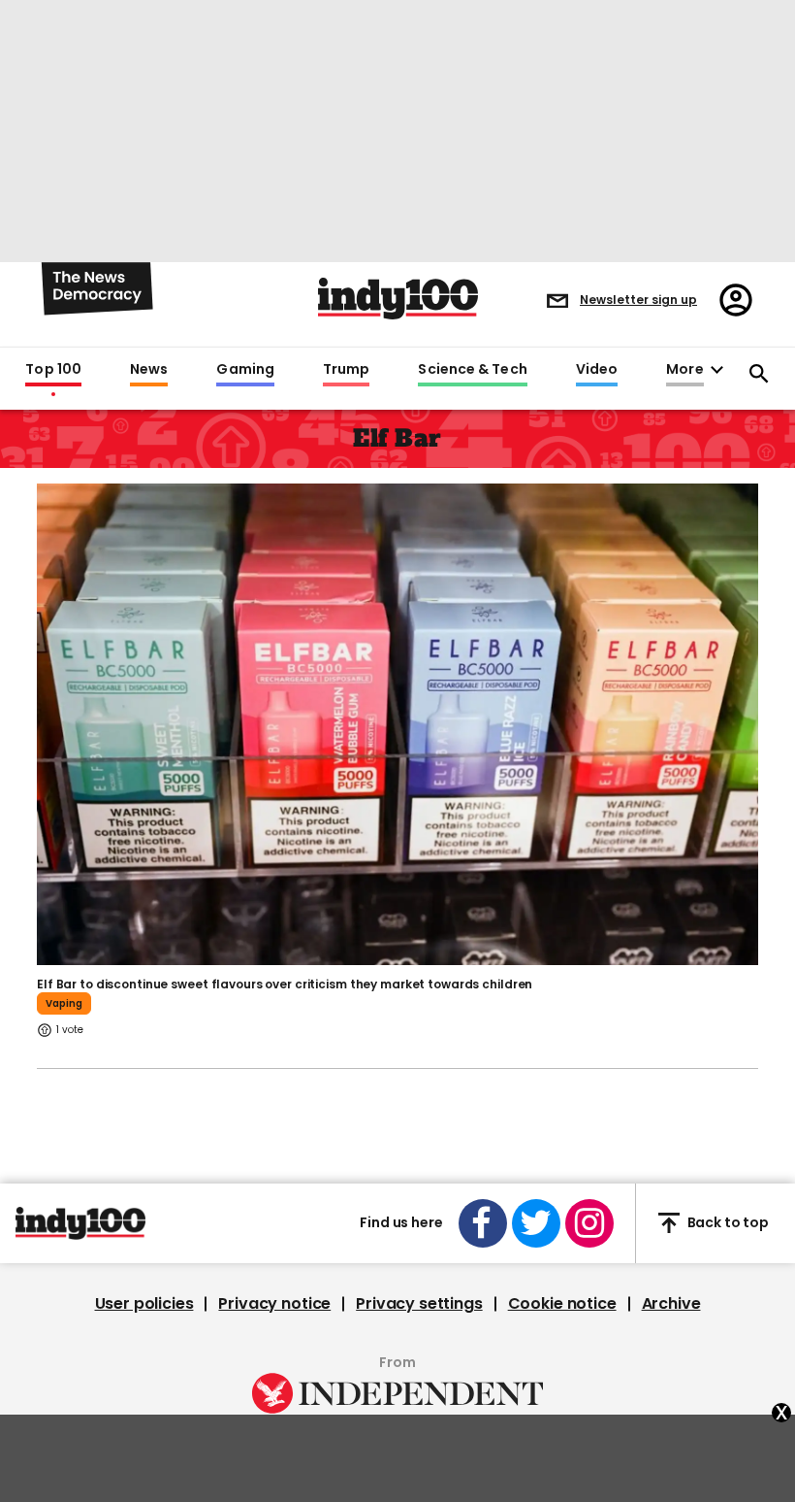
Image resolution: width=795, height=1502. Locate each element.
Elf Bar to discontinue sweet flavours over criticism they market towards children (284, 984)
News (149, 370)
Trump (346, 370)
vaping (64, 1003)
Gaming (245, 370)
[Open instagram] (589, 1223)
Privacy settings (419, 1304)
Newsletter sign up (638, 299)
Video (597, 370)
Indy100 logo (398, 298)
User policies (144, 1304)
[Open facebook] (483, 1223)
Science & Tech (472, 370)
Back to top (728, 1222)
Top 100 (53, 370)
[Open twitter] (536, 1223)
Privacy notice (274, 1304)
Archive (671, 1304)
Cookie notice (562, 1304)
